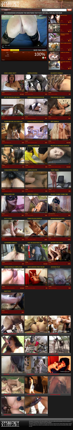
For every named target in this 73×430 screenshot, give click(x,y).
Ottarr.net (10, 4)
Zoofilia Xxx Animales (65, 52)
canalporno (6, 191)
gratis (36, 142)
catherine (6, 263)
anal (8, 166)
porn (54, 239)
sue (28, 263)
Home (6, 10)
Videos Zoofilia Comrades (66, 43)
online (34, 288)
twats (54, 191)
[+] (43, 57)
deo (6, 239)
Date (36, 10)
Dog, (8, 54)
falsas (31, 239)
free (51, 118)
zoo (4, 118)
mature (7, 142)
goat (5, 312)
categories (16, 10)
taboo (56, 263)
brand (51, 239)
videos (28, 118)
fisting (31, 94)
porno (5, 288)
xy (4, 239)
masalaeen (6, 215)
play (55, 288)
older (5, 142)
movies (53, 118)
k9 (51, 288)
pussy (53, 288)
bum (30, 263)
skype (32, 191)
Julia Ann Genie (64, 15)
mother (51, 263)
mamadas (32, 142)
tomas (28, 239)
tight (51, 191)
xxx (10, 142)
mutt (10, 94)
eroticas (55, 166)
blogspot (52, 94)
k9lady (51, 215)
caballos (32, 166)
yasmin (54, 215)
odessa (10, 263)
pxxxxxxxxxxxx (33, 118)
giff (51, 142)
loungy (7, 94)
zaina (5, 94)
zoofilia (28, 94)
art (6, 118)
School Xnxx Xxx (64, 24)
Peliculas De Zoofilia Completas (65, 34)
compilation (12, 288)
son (54, 263)
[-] (45, 57)
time (57, 215)
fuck (7, 312)
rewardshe (7, 55)
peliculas (52, 166)
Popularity (26, 10)
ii (8, 263)
